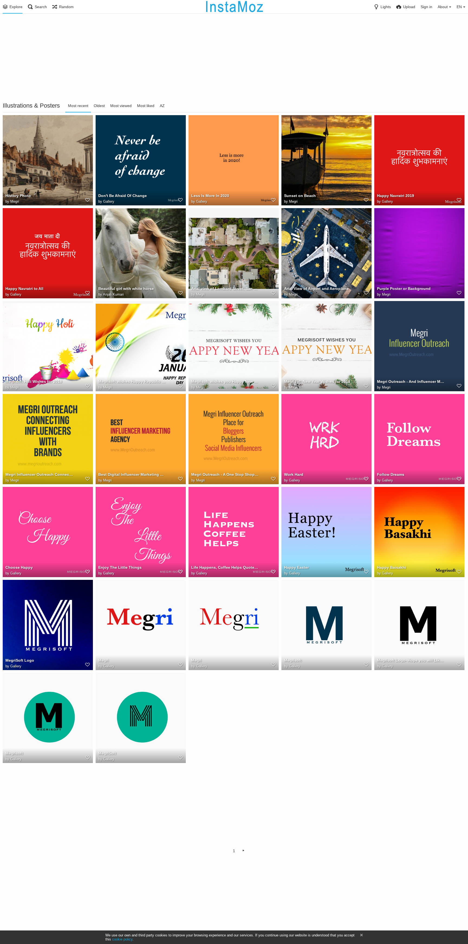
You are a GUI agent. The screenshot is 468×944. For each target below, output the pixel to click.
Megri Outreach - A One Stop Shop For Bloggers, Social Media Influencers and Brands (225, 474)
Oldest (99, 106)
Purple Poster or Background (404, 288)
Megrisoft (293, 660)
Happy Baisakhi (391, 567)
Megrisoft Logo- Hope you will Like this (411, 660)
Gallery (108, 201)
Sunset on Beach (300, 195)
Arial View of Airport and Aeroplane (316, 288)
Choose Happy (19, 567)
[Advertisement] (234, 58)
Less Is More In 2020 (210, 195)
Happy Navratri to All (24, 288)
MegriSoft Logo (19, 660)
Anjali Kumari (113, 294)
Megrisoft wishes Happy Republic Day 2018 (132, 381)
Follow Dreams (390, 474)
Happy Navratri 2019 (395, 195)
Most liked (145, 106)
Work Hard (293, 474)
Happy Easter (296, 567)
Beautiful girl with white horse (126, 288)
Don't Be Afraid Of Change (122, 195)
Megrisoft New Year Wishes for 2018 (317, 381)
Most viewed (121, 106)
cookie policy (122, 939)
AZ (162, 106)
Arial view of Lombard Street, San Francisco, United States (225, 288)
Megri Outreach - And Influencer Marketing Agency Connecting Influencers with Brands (411, 381)
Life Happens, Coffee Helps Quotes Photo (225, 567)
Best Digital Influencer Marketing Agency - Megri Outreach (132, 474)
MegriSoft (107, 753)
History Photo (18, 195)
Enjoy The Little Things (120, 567)
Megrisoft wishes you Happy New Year (225, 381)
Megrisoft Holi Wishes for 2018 (33, 381)
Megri (14, 201)
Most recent (78, 106)
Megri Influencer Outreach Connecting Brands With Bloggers (39, 474)
